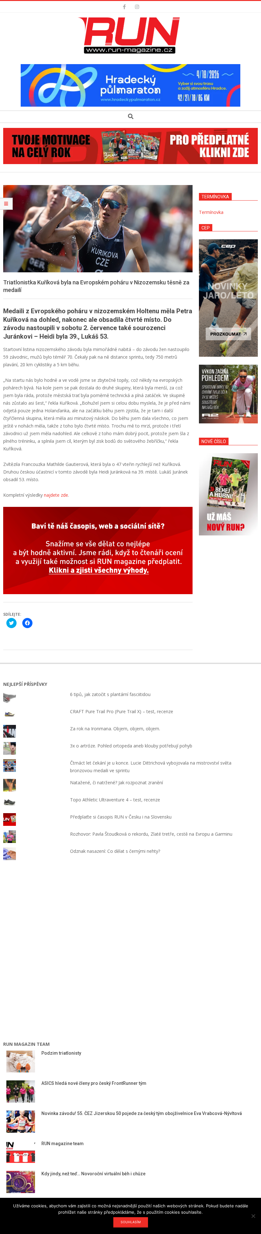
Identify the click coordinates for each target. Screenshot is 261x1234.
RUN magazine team (62, 1143)
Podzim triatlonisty (61, 1053)
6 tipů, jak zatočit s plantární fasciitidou (110, 694)
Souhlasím (131, 1222)
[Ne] (253, 1216)
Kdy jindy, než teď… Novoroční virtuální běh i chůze (93, 1173)
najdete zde (56, 495)
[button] (130, 35)
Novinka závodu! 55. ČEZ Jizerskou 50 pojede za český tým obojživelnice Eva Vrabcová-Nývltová (142, 1113)
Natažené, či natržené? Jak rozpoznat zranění (116, 783)
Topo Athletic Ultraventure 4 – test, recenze (115, 800)
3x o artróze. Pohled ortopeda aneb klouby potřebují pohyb (131, 746)
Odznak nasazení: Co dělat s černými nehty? (115, 851)
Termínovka (211, 212)
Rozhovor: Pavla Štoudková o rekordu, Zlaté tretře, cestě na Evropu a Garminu (151, 834)
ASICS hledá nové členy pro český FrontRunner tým (93, 1083)
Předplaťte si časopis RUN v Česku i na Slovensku (121, 817)
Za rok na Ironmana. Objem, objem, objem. (115, 729)
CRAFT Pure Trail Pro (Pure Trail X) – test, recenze (121, 711)
